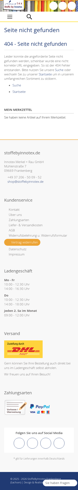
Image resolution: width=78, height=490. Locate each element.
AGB (12, 230)
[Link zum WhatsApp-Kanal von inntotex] (59, 443)
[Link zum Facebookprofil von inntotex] (19, 443)
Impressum (17, 254)
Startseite (45, 74)
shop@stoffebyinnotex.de (25, 181)
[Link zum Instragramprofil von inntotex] (32, 443)
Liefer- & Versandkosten (26, 225)
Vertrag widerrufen (24, 242)
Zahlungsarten (19, 220)
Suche (59, 70)
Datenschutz (17, 249)
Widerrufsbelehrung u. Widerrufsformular (38, 235)
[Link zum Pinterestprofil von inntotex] (45, 443)
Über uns (15, 215)
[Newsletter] (72, 6)
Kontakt (14, 209)
